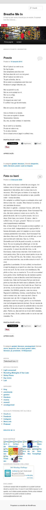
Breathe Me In (13, 14)
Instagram (7, 419)
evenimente (8, 392)
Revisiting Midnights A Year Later (16, 373)
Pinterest (7, 424)
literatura (21, 163)
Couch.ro (7, 414)
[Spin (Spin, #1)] (20, 444)
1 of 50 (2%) (29, 475)
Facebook (7, 416)
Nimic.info (7, 421)
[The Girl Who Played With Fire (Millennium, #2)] (15, 454)
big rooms (7, 378)
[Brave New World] (15, 462)
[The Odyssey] (39, 446)
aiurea (6, 348)
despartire (34, 163)
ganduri (14, 163)
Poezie (8, 57)
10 (40, 177)
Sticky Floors (9, 375)
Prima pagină (8, 42)
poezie (17, 166)
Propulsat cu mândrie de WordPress (23, 505)
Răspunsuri (26, 350)
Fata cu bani (11, 176)
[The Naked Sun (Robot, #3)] (6, 454)
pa (11, 350)
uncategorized (30, 346)
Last (5, 380)
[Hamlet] (29, 447)
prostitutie (16, 350)
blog (5, 389)
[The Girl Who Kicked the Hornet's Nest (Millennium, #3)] (20, 454)
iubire (5, 166)
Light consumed (10, 370)
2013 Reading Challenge (18, 467)
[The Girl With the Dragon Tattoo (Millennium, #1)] (10, 454)
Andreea (14, 471)
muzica (6, 399)
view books (30, 478)
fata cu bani (21, 348)
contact (19, 42)
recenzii (7, 402)
